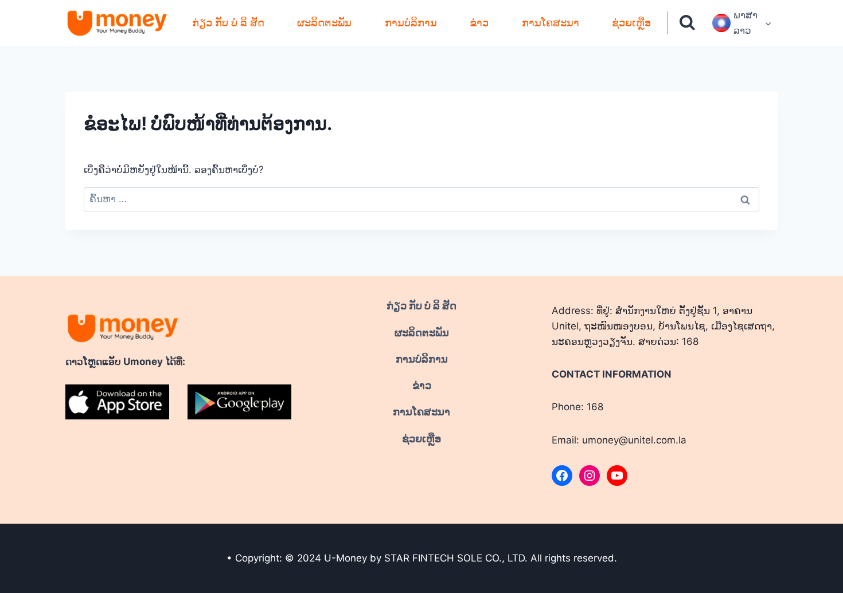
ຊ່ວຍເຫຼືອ (631, 23)
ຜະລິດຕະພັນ (324, 23)
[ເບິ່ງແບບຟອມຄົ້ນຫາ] (687, 23)
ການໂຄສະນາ (550, 23)
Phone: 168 (577, 407)
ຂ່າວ (479, 23)
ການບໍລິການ (411, 23)
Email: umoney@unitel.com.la (619, 440)
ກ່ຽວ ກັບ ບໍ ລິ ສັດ (228, 23)
